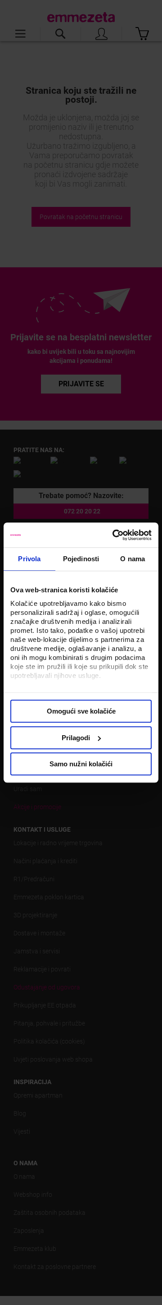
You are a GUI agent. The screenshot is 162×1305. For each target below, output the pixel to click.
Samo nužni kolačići (81, 764)
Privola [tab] (29, 559)
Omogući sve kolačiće (81, 711)
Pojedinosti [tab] (81, 559)
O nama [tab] (132, 559)
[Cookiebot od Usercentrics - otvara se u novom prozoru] (114, 535)
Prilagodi (76, 738)
